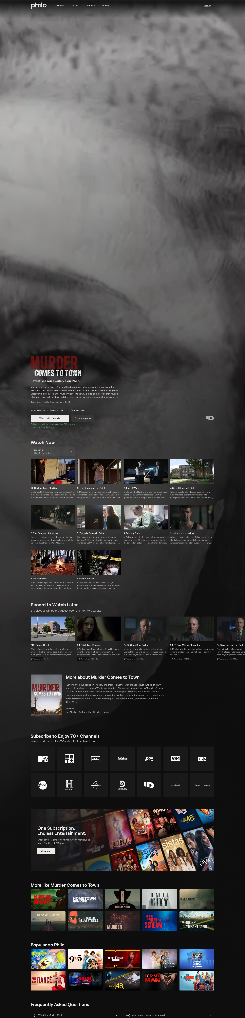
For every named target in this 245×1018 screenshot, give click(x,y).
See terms (50, 427)
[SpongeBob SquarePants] (48, 959)
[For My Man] (159, 981)
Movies (74, 5)
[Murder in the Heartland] (196, 921)
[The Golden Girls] (159, 959)
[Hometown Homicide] (85, 899)
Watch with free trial (50, 418)
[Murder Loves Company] (48, 921)
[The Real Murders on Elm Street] (85, 921)
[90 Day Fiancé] (48, 981)
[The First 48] (122, 981)
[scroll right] (241, 629)
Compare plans (83, 418)
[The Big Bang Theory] (196, 981)
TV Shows (59, 5)
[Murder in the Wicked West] (48, 899)
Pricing (105, 5)
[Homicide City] (159, 899)
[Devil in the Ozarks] (196, 899)
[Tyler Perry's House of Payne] (196, 959)
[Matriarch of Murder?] (122, 921)
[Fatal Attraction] (85, 981)
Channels (90, 5)
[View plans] (122, 840)
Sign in (207, 5)
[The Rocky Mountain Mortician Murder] (122, 899)
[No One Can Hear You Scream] (159, 921)
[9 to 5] (85, 959)
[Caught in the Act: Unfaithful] (122, 959)
